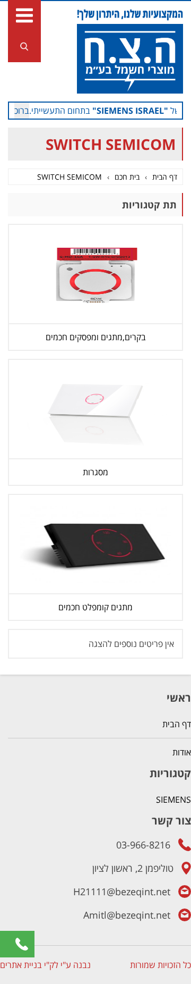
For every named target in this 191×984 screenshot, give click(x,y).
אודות (181, 752)
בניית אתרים (21, 965)
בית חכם (127, 177)
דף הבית (164, 177)
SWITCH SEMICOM (69, 177)
